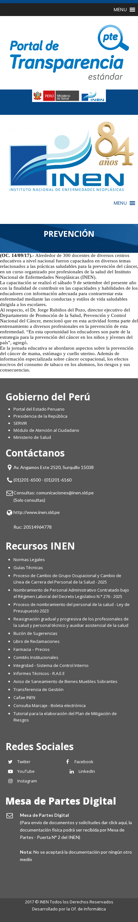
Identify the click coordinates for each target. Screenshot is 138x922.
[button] (120, 9)
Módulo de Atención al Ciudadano (46, 430)
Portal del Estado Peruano (39, 409)
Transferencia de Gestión (38, 689)
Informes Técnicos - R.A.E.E (39, 673)
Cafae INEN (24, 697)
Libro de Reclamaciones (37, 641)
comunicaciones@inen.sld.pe (65, 492)
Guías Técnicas (28, 567)
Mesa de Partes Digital (60, 800)
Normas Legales (29, 559)
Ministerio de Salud (32, 437)
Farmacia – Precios (31, 649)
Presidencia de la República (40, 416)
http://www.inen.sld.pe (36, 512)
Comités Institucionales (35, 657)
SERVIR (20, 423)
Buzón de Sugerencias (35, 633)
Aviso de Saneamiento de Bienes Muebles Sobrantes (65, 681)
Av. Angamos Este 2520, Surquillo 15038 (53, 467)
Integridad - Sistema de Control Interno (51, 665)
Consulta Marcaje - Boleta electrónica (49, 705)
